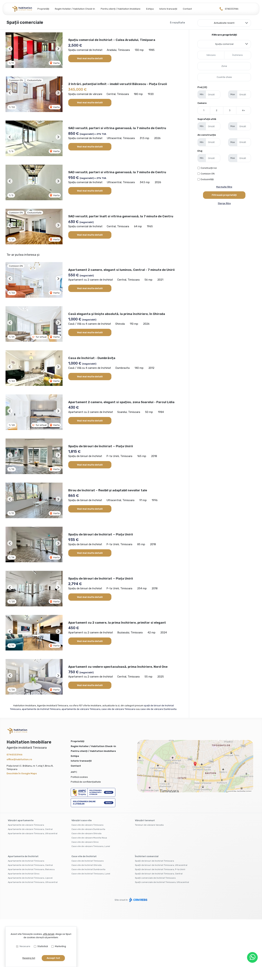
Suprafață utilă (206, 119)
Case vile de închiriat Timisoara (87, 861)
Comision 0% (208, 173)
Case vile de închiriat (84, 856)
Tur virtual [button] (41, 337)
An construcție (206, 135)
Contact (187, 8)
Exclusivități (207, 179)
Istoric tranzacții (168, 8)
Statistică (42, 946)
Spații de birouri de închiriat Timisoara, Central (159, 873)
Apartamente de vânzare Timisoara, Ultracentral (32, 833)
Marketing (60, 946)
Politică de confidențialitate (86, 781)
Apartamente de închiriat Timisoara (26, 861)
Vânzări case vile (81, 820)
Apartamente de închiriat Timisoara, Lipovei (30, 878)
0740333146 (231, 8)
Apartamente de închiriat (23, 856)
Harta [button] (56, 63)
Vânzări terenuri (145, 820)
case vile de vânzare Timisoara (118, 709)
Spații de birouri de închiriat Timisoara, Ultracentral (161, 865)
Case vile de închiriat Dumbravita (88, 869)
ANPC (74, 772)
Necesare (25, 946)
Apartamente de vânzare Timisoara (26, 825)
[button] (9, 48)
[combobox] (224, 44)
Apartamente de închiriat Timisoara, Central (30, 865)
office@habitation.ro (19, 759)
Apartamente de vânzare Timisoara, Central (30, 829)
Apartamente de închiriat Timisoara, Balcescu (31, 869)
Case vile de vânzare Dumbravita (88, 829)
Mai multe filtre (224, 186)
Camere (202, 103)
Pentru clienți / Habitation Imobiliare (120, 8)
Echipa (150, 8)
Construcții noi (209, 168)
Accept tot (53, 958)
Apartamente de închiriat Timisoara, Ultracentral (33, 882)
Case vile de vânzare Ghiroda (86, 833)
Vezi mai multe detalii (90, 58)
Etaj (199, 151)
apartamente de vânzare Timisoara (80, 709)
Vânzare (211, 55)
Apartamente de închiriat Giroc (24, 873)
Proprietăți (43, 8)
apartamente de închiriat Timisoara (41, 709)
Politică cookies (79, 777)
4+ (243, 110)
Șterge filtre (224, 203)
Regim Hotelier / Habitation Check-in (75, 8)
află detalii (48, 934)
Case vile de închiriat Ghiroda (86, 865)
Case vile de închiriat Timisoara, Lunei (90, 873)
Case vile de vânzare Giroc (85, 842)
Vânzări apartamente (21, 820)
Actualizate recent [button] (224, 23)
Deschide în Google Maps (22, 773)
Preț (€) (202, 87)
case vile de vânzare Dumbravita (158, 709)
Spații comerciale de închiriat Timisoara (155, 878)
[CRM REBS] (137, 900)
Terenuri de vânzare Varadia (149, 825)
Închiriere (237, 55)
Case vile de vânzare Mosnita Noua (89, 837)
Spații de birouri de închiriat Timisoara (154, 861)
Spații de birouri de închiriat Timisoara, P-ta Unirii (160, 869)
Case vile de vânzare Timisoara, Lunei (90, 846)
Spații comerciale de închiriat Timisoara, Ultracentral (162, 882)
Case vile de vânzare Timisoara (87, 825)
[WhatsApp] (252, 957)
